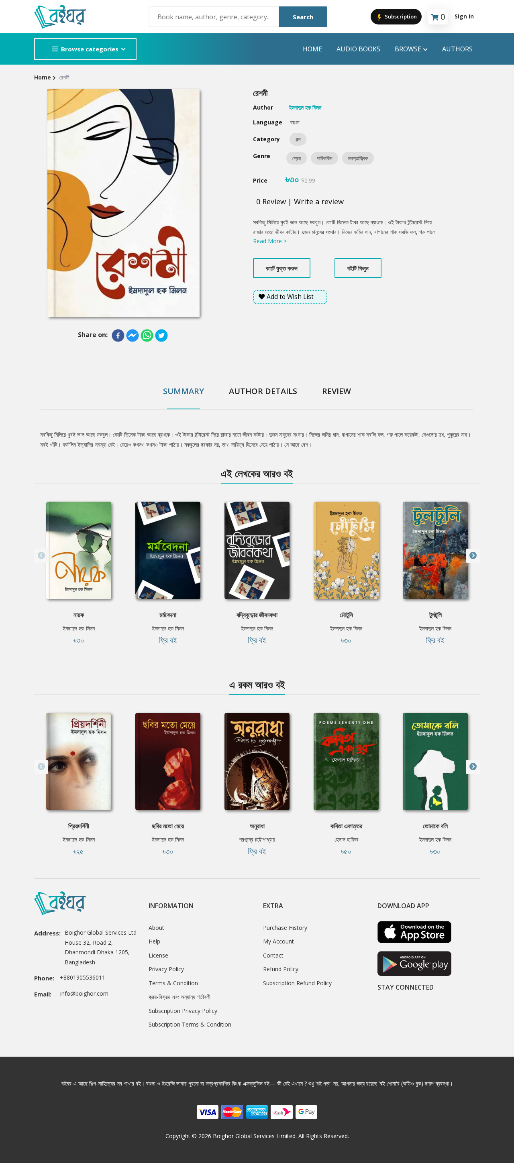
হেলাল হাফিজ (346, 839)
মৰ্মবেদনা (167, 614)
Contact (273, 955)
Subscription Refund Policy (297, 983)
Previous (41, 556)
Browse (408, 49)
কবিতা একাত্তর (346, 825)
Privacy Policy (166, 969)
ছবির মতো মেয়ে (168, 825)
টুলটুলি (435, 614)
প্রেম (296, 158)
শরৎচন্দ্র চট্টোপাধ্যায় (257, 839)
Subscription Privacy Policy (183, 1011)
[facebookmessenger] (132, 335)
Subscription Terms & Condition (190, 1024)
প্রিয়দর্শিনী (78, 825)
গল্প (298, 139)
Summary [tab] (183, 391)
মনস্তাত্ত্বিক (358, 158)
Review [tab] (336, 391)
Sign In (464, 16)
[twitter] (161, 335)
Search (303, 17)
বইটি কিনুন (358, 268)
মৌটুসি (346, 614)
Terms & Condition (173, 983)
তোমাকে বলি (435, 825)
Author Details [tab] (263, 391)
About (156, 927)
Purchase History (285, 927)
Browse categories (89, 49)
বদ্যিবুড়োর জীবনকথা (257, 614)
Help (154, 941)
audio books (358, 49)
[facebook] (118, 335)
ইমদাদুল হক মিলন (79, 628)
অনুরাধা (257, 825)
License (158, 955)
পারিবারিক (324, 158)
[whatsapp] (147, 335)
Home (312, 49)
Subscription (400, 16)
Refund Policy (280, 969)
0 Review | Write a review (300, 201)
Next (473, 556)
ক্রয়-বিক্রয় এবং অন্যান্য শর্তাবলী (179, 996)
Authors (457, 49)
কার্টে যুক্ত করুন (282, 268)
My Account (278, 941)
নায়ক (78, 614)
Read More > (270, 241)
